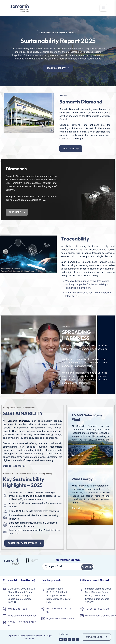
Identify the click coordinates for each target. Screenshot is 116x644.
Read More (69, 148)
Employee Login (94, 637)
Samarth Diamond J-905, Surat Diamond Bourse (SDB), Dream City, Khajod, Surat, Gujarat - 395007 (98, 595)
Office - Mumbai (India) (19, 580)
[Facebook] (61, 639)
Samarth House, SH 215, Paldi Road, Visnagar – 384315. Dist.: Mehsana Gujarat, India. (58, 595)
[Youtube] (73, 639)
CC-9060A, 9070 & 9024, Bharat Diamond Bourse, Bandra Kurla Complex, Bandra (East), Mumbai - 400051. (21, 595)
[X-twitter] (65, 639)
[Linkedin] (77, 639)
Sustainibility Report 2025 (22, 543)
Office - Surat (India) (94, 580)
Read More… (78, 455)
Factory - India (51, 580)
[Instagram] (69, 639)
